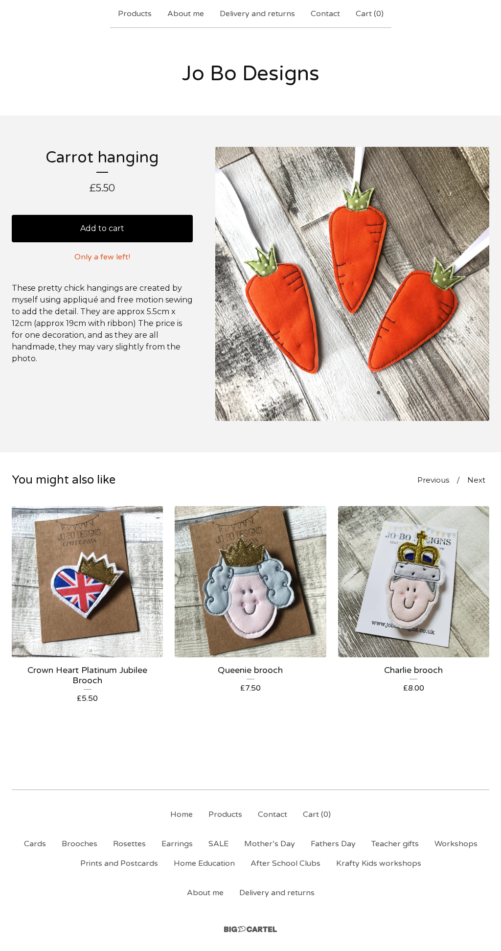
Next (476, 480)
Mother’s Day (269, 844)
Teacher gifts (395, 844)
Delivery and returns (257, 14)
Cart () (370, 14)
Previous (433, 480)
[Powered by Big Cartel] (250, 929)
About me (185, 14)
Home (181, 814)
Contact (325, 14)
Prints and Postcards (119, 863)
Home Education (204, 863)
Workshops (456, 844)
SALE (218, 844)
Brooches (79, 844)
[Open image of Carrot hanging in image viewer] (352, 284)
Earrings (177, 844)
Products (135, 14)
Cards (35, 844)
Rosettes (129, 844)
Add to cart (102, 228)
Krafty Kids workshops (378, 863)
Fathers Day (333, 844)
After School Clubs (285, 863)
